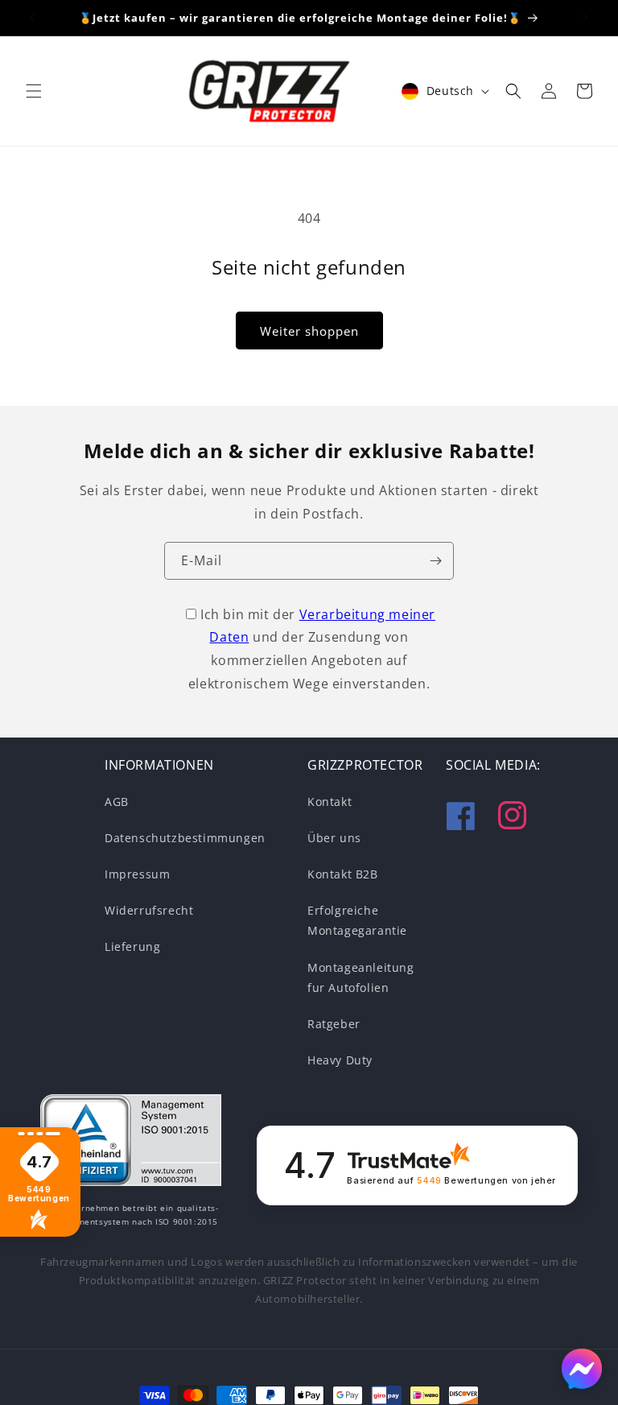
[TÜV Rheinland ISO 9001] (130, 1143)
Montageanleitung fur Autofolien (360, 977)
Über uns (334, 837)
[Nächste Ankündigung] (586, 17)
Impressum (137, 874)
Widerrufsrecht (149, 910)
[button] (34, 91)
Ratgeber (333, 1023)
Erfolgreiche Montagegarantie (357, 920)
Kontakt (329, 801)
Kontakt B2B (342, 874)
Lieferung (132, 946)
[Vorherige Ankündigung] (32, 17)
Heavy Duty (340, 1060)
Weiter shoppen (309, 331)
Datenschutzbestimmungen (185, 837)
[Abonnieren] (435, 561)
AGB (117, 801)
